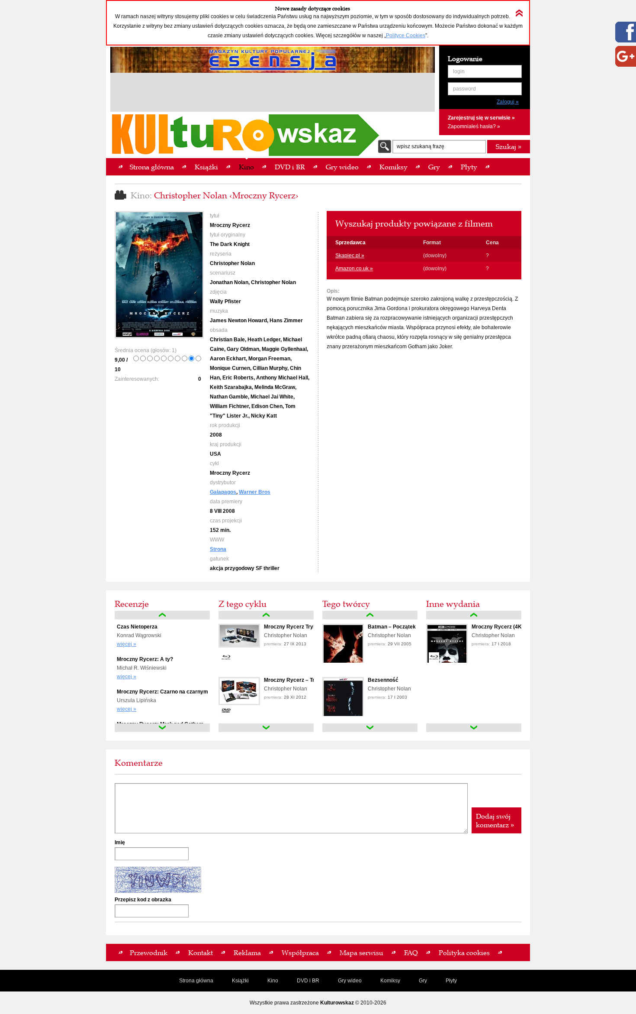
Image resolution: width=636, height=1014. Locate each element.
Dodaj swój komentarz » (495, 820)
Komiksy (390, 981)
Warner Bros (254, 492)
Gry (423, 981)
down (162, 727)
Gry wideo (350, 981)
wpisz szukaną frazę (420, 146)
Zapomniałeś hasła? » (474, 126)
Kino (272, 981)
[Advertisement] (272, 93)
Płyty (451, 981)
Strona (218, 549)
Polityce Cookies (405, 35)
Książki (240, 981)
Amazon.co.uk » (354, 269)
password (464, 89)
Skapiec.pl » (349, 256)
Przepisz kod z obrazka (143, 900)
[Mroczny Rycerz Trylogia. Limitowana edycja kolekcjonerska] (239, 646)
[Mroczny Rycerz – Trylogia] (239, 703)
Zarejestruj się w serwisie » (481, 118)
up (162, 615)
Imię (120, 842)
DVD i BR (308, 981)
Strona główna (196, 981)
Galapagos (223, 492)
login (459, 71)
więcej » (126, 644)
